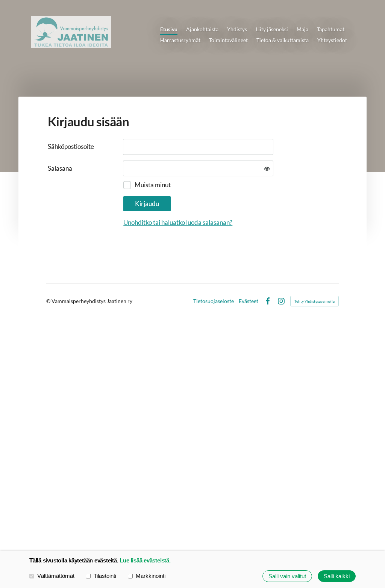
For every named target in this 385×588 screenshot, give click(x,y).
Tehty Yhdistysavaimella (314, 301)
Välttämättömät (55, 576)
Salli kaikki (337, 576)
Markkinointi (150, 576)
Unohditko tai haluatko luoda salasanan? (177, 222)
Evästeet (248, 301)
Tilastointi (105, 576)
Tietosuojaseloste (213, 301)
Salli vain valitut (287, 576)
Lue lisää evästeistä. (145, 560)
